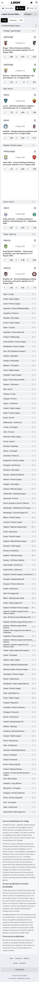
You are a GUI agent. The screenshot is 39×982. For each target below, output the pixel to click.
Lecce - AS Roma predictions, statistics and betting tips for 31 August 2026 (18, 107)
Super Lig (7, 240)
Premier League (9, 151)
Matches (26, 958)
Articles (15, 963)
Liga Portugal (8, 37)
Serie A (6, 95)
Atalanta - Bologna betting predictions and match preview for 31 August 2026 (20, 132)
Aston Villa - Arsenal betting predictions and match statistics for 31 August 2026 (19, 163)
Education (23, 963)
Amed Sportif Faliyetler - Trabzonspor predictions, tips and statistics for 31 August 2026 (18, 253)
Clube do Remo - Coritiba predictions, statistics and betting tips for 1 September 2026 (20, 221)
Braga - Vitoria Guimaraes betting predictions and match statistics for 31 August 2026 (18, 50)
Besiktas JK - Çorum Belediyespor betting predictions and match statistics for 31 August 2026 (19, 281)
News (11, 958)
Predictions (18, 958)
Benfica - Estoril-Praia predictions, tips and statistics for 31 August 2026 (18, 77)
